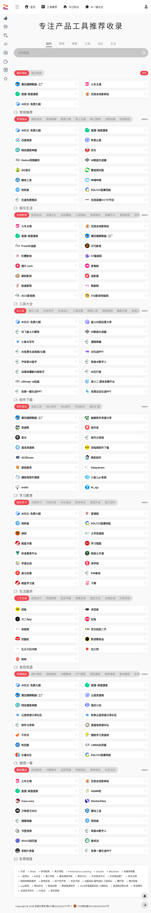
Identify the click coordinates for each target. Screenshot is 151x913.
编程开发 (122, 310)
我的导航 (22, 73)
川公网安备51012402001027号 (93, 906)
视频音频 (107, 310)
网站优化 (38, 886)
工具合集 (78, 310)
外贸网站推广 (116, 876)
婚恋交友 (95, 598)
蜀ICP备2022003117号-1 (59, 906)
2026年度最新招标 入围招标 (94, 886)
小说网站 (81, 214)
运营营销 (66, 769)
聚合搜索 (125, 674)
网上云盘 (81, 119)
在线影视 (22, 214)
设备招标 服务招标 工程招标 (98, 881)
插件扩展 (94, 406)
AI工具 (20, 310)
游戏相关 (95, 214)
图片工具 (34, 310)
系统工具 (36, 406)
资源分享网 (40, 906)
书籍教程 (66, 674)
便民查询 (36, 119)
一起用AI (24, 876)
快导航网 (45, 871)
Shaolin (100, 871)
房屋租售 (51, 598)
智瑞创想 (52, 886)
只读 (22, 871)
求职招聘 (110, 119)
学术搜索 (139, 674)
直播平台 (110, 214)
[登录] (146, 7)
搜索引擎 (66, 119)
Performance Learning (79, 871)
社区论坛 (110, 769)
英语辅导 (137, 886)
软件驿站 (22, 406)
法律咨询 (110, 598)
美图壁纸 (125, 214)
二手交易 (22, 598)
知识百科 (110, 502)
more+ (145, 119)
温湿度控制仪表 (120, 886)
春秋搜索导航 (66, 876)
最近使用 (36, 73)
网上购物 (95, 119)
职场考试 (80, 502)
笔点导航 (59, 871)
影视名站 (36, 214)
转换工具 (92, 310)
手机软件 (80, 406)
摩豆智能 (133, 881)
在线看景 (36, 769)
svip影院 (24, 886)
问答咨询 (125, 598)
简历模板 (95, 674)
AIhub (33, 871)
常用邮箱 (51, 119)
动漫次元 (51, 214)
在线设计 (63, 310)
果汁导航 (49, 876)
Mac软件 (51, 406)
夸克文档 (132, 876)
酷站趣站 (22, 769)
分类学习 (36, 502)
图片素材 (36, 674)
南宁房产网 (60, 881)
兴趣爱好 (51, 769)
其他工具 (137, 310)
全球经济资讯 (27, 890)
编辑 (144, 73)
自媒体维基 (129, 871)
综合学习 (22, 502)
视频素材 (51, 674)
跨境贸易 (45, 881)
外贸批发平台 (98, 876)
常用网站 (22, 119)
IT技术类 (51, 502)
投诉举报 (66, 598)
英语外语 (95, 502)
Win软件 (65, 406)
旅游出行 (36, 598)
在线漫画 (66, 214)
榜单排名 (95, 769)
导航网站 (81, 769)
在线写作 (48, 310)
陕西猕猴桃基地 (28, 881)
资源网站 (22, 674)
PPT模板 (81, 674)
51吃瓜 (42, 890)
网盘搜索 (110, 674)
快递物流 (125, 119)
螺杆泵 (120, 881)
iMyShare (114, 871)
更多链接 (54, 890)
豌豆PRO (82, 876)
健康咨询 (81, 598)
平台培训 (66, 502)
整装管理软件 (68, 886)
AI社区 (37, 876)
